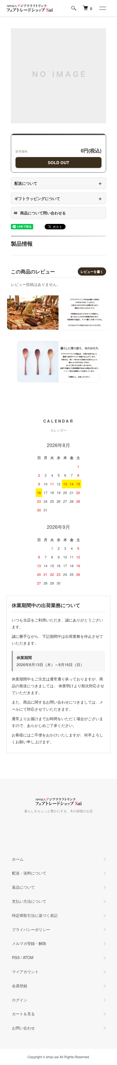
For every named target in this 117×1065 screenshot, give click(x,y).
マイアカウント (25, 971)
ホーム (17, 859)
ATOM (28, 957)
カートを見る (23, 1013)
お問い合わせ (23, 1027)
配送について (58, 183)
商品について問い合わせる (40, 213)
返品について (23, 887)
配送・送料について (29, 873)
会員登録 (19, 985)
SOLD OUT (58, 162)
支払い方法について (29, 901)
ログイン (19, 999)
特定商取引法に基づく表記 (35, 915)
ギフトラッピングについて (58, 198)
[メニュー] (102, 8)
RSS (16, 957)
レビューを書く (92, 271)
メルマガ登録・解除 (29, 943)
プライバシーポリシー (31, 929)
